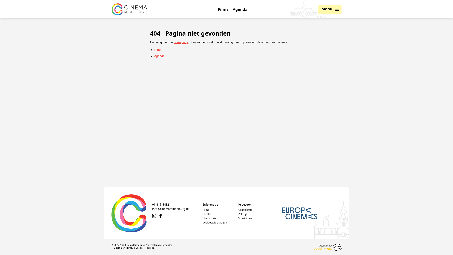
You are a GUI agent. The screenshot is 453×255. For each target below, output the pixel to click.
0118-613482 (160, 204)
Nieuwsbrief (210, 218)
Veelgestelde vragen (215, 222)
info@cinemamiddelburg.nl (170, 209)
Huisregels (150, 247)
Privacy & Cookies (135, 247)
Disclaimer (119, 247)
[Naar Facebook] (161, 216)
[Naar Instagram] (154, 216)
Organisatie (245, 209)
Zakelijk (242, 214)
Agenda (240, 9)
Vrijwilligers (245, 218)
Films (223, 9)
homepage (181, 42)
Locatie (207, 214)
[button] (330, 9)
